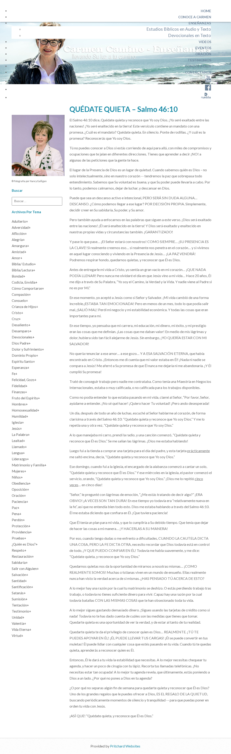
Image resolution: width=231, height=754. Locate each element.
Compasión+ (21, 294)
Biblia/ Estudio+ (24, 264)
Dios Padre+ (21, 343)
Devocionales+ (23, 337)
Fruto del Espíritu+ (26, 398)
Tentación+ (20, 605)
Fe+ (14, 374)
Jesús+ (17, 428)
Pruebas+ (19, 538)
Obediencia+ (21, 483)
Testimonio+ (21, 611)
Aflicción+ (19, 233)
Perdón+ (18, 520)
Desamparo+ (22, 331)
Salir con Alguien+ (25, 569)
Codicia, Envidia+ (24, 282)
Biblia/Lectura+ (23, 270)
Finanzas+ (19, 392)
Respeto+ (19, 550)
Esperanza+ (20, 367)
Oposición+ (20, 489)
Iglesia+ (18, 422)
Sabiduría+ (20, 562)
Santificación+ (22, 587)
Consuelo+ (20, 300)
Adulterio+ (20, 221)
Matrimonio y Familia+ (29, 465)
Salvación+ (20, 575)
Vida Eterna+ (21, 629)
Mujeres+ (19, 471)
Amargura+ (20, 246)
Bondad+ (18, 276)
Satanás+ (19, 593)
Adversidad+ (21, 227)
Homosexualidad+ (25, 410)
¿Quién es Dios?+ (25, 544)
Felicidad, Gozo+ (24, 380)
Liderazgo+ (20, 459)
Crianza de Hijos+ (25, 307)
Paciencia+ (20, 502)
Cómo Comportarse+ (28, 288)
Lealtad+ (18, 441)
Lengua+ (18, 453)
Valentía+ (19, 623)
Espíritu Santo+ (23, 361)
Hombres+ (20, 404)
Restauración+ (23, 556)
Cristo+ (17, 313)
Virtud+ (17, 636)
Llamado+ (19, 447)
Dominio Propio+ (25, 355)
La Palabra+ (21, 435)
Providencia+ (22, 532)
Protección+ (21, 526)
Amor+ (17, 258)
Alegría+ (18, 240)
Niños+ (17, 477)
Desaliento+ (21, 325)
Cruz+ (16, 319)
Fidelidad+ (20, 386)
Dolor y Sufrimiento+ (28, 349)
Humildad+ (20, 416)
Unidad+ (18, 617)
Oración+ (19, 495)
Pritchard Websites (125, 746)
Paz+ (15, 508)
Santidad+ (19, 581)
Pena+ (16, 514)
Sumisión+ (20, 599)
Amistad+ (19, 252)
